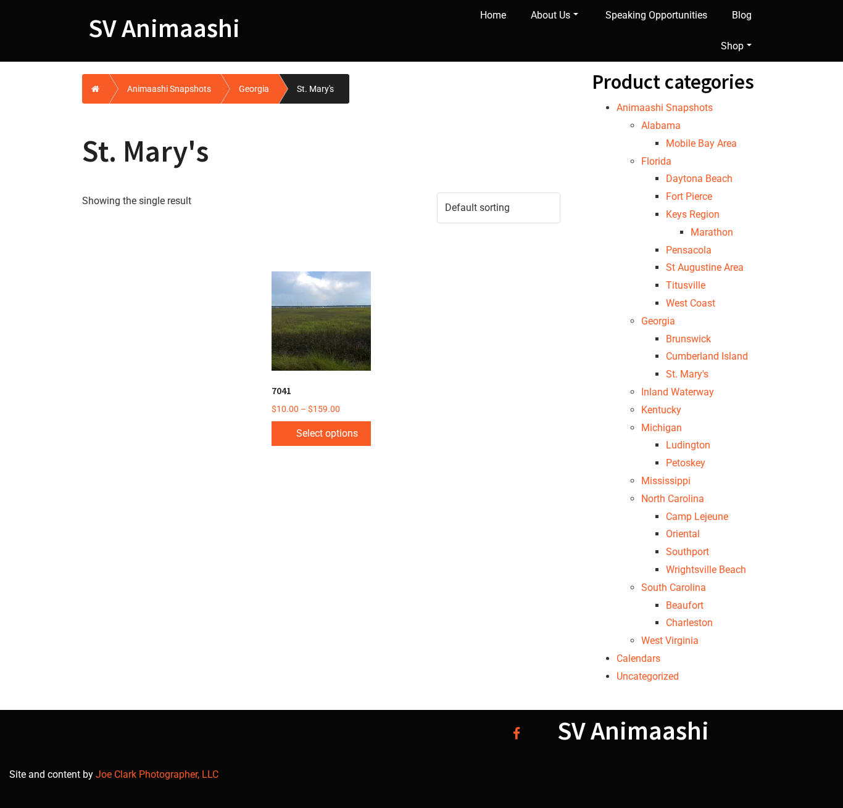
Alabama (661, 125)
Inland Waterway (677, 392)
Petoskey (685, 463)
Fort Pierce (689, 196)
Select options (327, 433)
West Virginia (670, 640)
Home (493, 15)
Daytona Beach (699, 178)
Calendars (638, 658)
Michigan (661, 428)
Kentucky (661, 410)
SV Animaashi (164, 28)
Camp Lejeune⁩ (697, 516)
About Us (550, 15)
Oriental (683, 534)
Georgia (254, 89)
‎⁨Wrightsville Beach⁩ (706, 569)
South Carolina (673, 587)
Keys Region (693, 214)
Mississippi (666, 481)
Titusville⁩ (685, 285)
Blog (742, 15)
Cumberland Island (707, 356)
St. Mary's (687, 374)
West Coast (690, 303)
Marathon (712, 232)
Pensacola (689, 250)
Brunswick (688, 339)
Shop (732, 46)
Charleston (689, 623)
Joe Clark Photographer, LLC (155, 774)
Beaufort (685, 605)
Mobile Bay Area (701, 143)
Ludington (688, 445)
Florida (656, 161)
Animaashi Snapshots (169, 89)
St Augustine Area (705, 267)
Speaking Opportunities (656, 15)
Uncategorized (648, 676)
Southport (687, 552)
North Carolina (672, 499)
